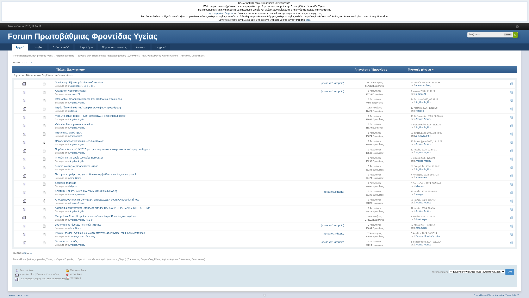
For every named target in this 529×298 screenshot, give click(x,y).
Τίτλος (60, 69)
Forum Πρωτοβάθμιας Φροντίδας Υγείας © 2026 (496, 295)
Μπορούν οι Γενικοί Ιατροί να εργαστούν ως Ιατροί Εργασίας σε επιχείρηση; (96, 216)
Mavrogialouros (77, 194)
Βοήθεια (38, 47)
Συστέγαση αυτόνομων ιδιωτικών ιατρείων (78, 224)
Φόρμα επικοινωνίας (114, 47)
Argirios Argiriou (170, 55)
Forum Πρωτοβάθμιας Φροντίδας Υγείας (82, 36)
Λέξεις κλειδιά (61, 47)
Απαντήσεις (362, 69)
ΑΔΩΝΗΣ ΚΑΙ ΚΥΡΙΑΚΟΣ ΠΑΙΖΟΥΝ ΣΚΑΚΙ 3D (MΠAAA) (86, 191)
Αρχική (19, 47)
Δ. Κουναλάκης (422, 85)
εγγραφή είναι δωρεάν (221, 13)
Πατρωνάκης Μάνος (151, 55)
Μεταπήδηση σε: (440, 272)
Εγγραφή (160, 47)
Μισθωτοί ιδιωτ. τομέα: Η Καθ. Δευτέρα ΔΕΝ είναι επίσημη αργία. (90, 115)
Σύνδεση (141, 47)
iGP (71, 169)
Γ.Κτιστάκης (184, 55)
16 (31, 62)
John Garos (75, 178)
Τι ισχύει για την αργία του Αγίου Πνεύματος (79, 157)
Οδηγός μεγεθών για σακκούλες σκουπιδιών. (79, 141)
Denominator (198, 55)
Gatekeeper (75, 86)
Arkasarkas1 (75, 136)
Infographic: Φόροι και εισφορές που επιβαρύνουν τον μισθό (88, 99)
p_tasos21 (74, 94)
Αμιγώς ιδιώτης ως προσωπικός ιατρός (76, 166)
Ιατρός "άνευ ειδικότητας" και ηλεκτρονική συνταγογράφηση (88, 107)
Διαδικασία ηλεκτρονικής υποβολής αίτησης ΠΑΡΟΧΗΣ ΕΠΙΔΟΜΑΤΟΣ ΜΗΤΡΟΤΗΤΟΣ (102, 208)
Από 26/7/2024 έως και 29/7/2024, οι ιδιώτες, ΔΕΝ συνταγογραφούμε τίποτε (97, 199)
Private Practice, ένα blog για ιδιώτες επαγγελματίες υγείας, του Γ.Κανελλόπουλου (100, 233)
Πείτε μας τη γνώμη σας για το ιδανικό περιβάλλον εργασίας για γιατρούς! (95, 174)
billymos (73, 186)
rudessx (420, 110)
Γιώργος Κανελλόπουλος (82, 236)
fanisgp (419, 194)
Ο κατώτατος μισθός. (66, 241)
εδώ (308, 19)
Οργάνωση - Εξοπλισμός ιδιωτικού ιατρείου (79, 82)
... (28, 62)
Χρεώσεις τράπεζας (65, 182)
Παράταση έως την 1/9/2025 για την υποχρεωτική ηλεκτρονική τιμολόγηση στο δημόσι (102, 149)
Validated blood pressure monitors (74, 124)
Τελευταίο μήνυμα (420, 69)
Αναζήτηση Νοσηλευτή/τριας (71, 90)
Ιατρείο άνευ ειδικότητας (68, 132)
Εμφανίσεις (379, 69)
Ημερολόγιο (86, 47)
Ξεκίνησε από (76, 69)
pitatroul (73, 111)
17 (92, 86)
